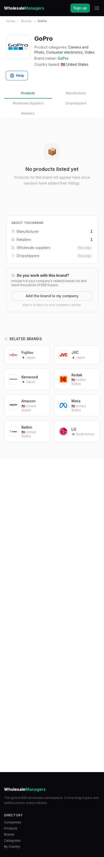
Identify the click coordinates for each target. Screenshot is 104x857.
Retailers (28, 113)
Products (28, 93)
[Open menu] (97, 8)
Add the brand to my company (52, 296)
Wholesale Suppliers (28, 103)
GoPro (63, 58)
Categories (12, 840)
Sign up (80, 8)
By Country (12, 846)
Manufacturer (76, 93)
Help (20, 75)
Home (10, 21)
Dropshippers (76, 103)
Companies (12, 822)
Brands (26, 21)
